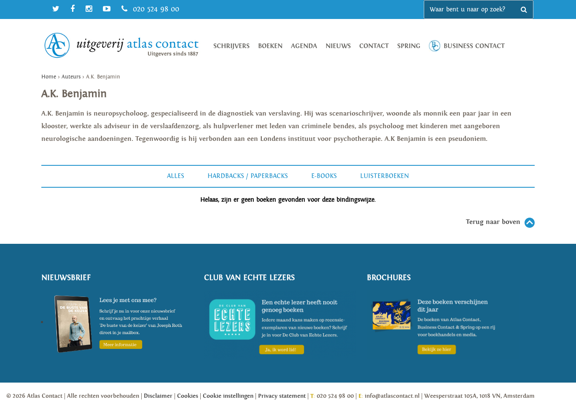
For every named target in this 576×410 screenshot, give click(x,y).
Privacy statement (282, 396)
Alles (175, 176)
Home (48, 77)
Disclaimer (158, 396)
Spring (408, 46)
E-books (324, 176)
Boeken (270, 46)
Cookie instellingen (228, 396)
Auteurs (71, 77)
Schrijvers (231, 46)
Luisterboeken (384, 176)
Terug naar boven (493, 222)
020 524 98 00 (154, 9)
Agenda (304, 46)
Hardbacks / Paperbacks (247, 176)
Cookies (187, 396)
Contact (374, 46)
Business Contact (474, 46)
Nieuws (338, 46)
